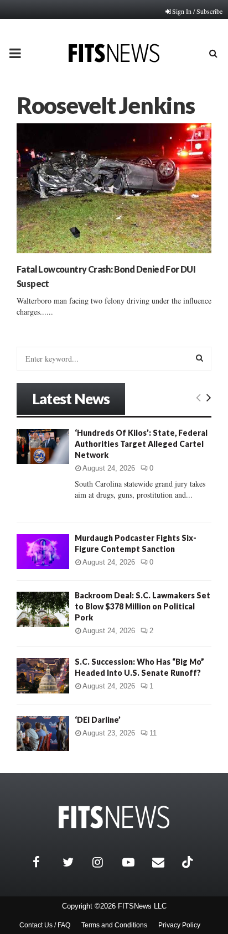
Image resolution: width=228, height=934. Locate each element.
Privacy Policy (179, 925)
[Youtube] (134, 862)
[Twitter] (75, 862)
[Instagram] (104, 862)
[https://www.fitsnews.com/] (114, 817)
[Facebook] (45, 862)
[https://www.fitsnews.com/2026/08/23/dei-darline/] (43, 733)
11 (153, 733)
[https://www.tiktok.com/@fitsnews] (188, 862)
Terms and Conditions (114, 925)
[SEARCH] (199, 358)
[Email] (164, 862)
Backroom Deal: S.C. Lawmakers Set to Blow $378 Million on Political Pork (142, 606)
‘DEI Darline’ (98, 719)
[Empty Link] (198, 397)
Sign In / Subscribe (197, 11)
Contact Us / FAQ (44, 925)
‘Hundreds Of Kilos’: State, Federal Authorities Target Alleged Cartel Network (141, 444)
